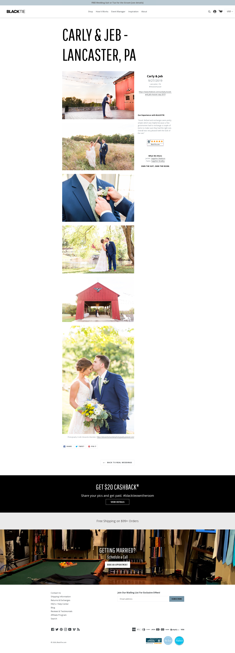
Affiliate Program (58, 615)
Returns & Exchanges (60, 600)
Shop (90, 11)
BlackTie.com (61, 642)
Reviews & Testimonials (61, 611)
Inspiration (133, 11)
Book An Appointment (117, 564)
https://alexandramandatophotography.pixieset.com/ (115, 437)
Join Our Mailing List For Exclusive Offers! (139, 592)
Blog (53, 607)
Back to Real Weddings (119, 462)
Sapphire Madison (158, 158)
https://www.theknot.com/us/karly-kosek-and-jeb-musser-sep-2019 (155, 93)
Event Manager (118, 11)
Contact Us (56, 593)
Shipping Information (61, 596)
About (144, 11)
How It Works (102, 11)
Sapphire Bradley (158, 161)
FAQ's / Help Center (60, 604)
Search (54, 618)
